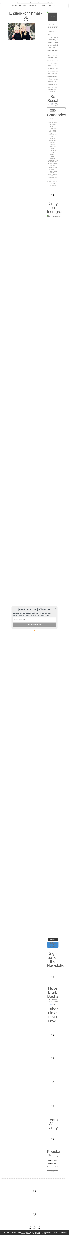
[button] (34, 609)
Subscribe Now (34, 624)
